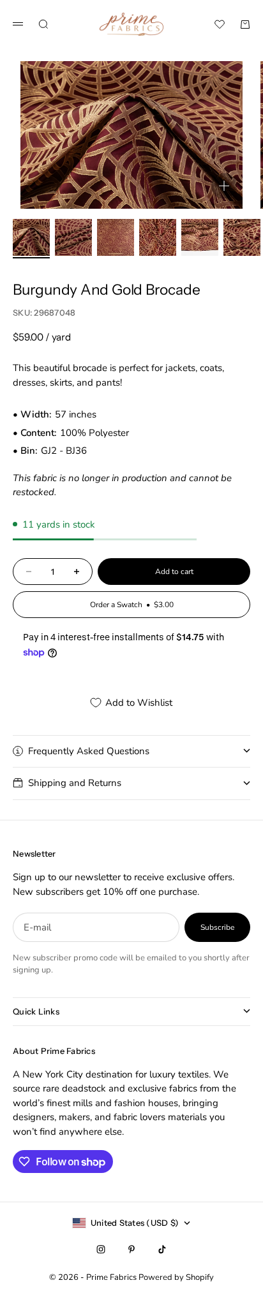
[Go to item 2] (73, 237)
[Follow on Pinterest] (131, 1249)
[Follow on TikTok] (162, 1249)
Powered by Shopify (176, 1277)
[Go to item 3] (115, 237)
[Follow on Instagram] (101, 1249)
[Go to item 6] (241, 237)
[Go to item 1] (31, 237)
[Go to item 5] (199, 237)
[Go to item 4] (157, 237)
